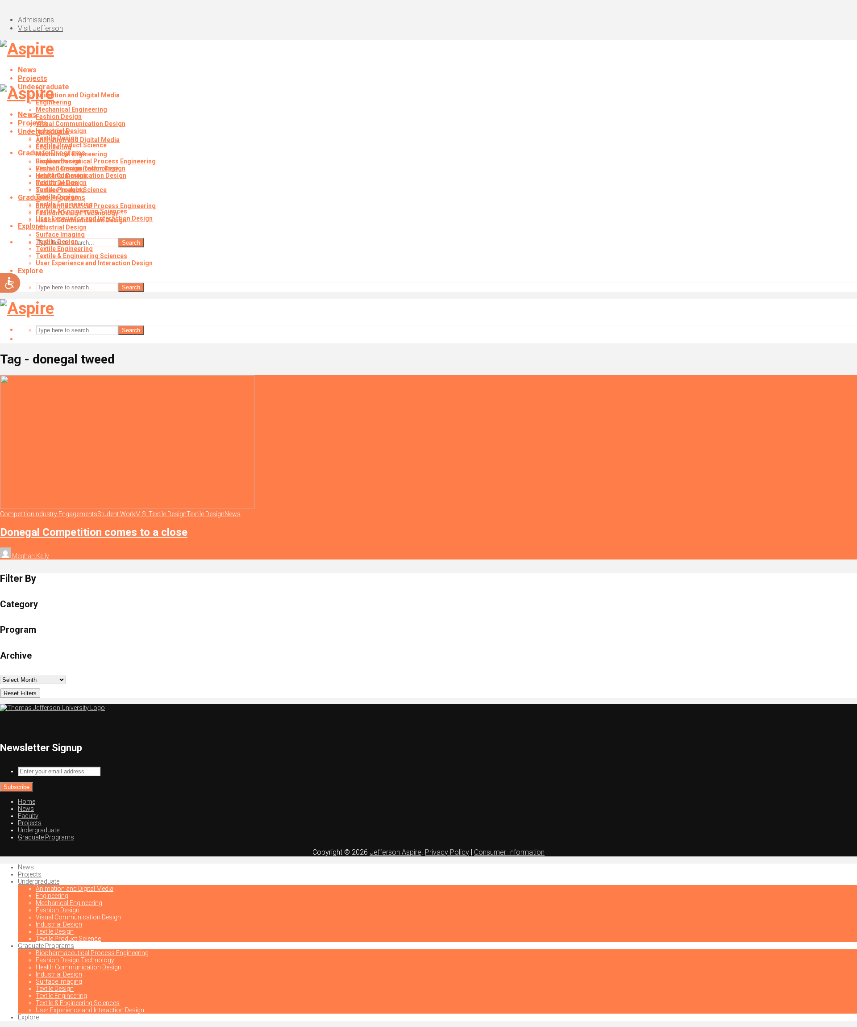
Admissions (36, 20)
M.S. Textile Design (161, 514)
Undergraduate (43, 131)
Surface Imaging (60, 234)
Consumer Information (509, 852)
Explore (30, 271)
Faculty (28, 815)
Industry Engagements (65, 514)
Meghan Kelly (30, 555)
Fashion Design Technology (77, 213)
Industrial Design (61, 175)
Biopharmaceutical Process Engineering (96, 161)
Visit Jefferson (40, 28)
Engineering (53, 146)
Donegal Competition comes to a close (93, 532)
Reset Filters (20, 693)
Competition (17, 514)
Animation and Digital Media (78, 95)
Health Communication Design (81, 220)
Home (26, 801)
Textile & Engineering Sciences (81, 255)
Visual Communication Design (80, 123)
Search (131, 242)
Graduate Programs (51, 197)
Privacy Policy (447, 852)
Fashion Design (59, 116)
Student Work (116, 514)
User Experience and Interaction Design (94, 263)
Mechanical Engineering (71, 109)
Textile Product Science (71, 189)
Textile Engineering (64, 248)
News (27, 70)
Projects (32, 78)
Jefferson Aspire (395, 852)
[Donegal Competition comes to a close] (127, 506)
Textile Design (57, 182)
